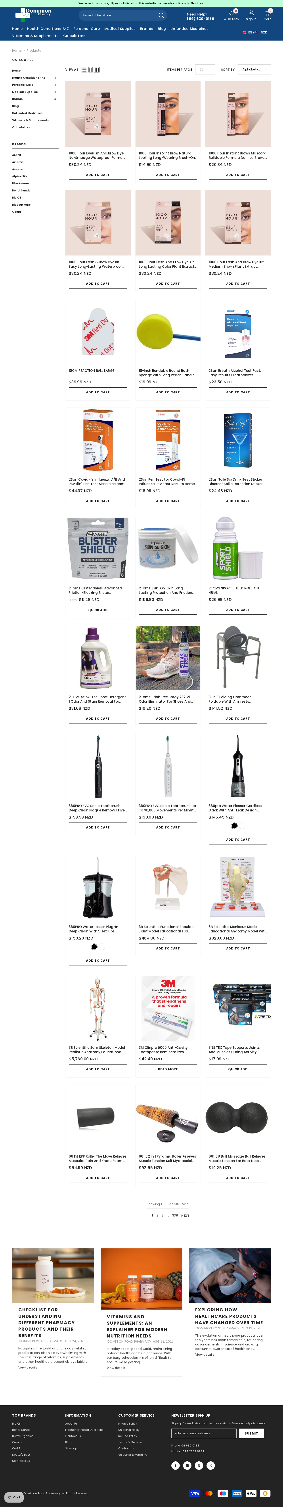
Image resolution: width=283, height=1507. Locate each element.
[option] (141, 3)
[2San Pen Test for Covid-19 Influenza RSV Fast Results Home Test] (168, 440)
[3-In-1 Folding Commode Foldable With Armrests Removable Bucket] (238, 658)
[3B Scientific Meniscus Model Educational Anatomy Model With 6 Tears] (238, 887)
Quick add (98, 610)
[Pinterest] (199, 1465)
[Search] (122, 15)
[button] (34, 85)
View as (71, 69)
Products (34, 50)
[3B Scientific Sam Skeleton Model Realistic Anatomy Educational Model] (98, 1008)
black (234, 826)
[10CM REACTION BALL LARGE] (98, 331)
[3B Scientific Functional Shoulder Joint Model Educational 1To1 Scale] (168, 887)
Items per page (179, 69)
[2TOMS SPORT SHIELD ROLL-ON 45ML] (238, 549)
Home (17, 50)
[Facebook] (175, 1465)
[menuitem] (34, 70)
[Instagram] (187, 1465)
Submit (251, 1433)
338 (175, 1215)
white (242, 826)
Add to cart (98, 175)
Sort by (228, 69)
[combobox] (117, 15)
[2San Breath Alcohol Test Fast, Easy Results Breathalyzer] (238, 331)
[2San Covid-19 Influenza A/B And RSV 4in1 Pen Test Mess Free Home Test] (98, 440)
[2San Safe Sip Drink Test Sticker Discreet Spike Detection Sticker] (238, 440)
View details (27, 1367)
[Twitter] (211, 1465)
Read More (168, 1069)
